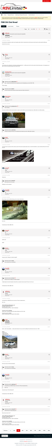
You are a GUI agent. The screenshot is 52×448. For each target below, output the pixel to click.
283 (18, 430)
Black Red (4, 435)
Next (49, 430)
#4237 (49, 197)
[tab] (3, 26)
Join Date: (7, 36)
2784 (44, 430)
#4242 (49, 326)
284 (22, 430)
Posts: (6, 37)
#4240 (49, 275)
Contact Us (39, 435)
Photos (17, 26)
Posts (4, 26)
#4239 (49, 255)
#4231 (49, 40)
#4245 (49, 406)
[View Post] (16, 81)
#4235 (49, 144)
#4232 (49, 61)
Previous (5, 430)
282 (14, 430)
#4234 (49, 103)
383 (31, 430)
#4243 (49, 361)
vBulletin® (26, 441)
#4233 (49, 79)
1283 (40, 430)
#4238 (49, 237)
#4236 (49, 175)
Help (35, 435)
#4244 (49, 381)
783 (35, 430)
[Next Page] (39, 29)
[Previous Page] (37, 29)
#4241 (49, 298)
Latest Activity (10, 26)
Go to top (48, 435)
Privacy (43, 435)
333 (27, 430)
